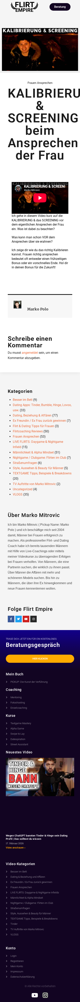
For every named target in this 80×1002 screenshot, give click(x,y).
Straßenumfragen (25, 463)
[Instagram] (33, 619)
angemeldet (30, 353)
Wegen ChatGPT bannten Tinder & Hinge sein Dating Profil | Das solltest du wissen (37, 837)
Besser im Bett (22, 400)
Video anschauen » (15, 847)
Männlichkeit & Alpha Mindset (33, 452)
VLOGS (18, 494)
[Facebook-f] (11, 619)
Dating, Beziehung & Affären (32, 415)
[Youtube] (26, 619)
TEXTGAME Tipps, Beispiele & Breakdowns (42, 473)
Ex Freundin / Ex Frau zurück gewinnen (39, 420)
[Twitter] (18, 619)
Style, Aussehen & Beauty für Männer (38, 468)
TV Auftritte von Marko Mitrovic (34, 484)
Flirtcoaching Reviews (28, 431)
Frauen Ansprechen (40, 83)
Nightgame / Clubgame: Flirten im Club (39, 457)
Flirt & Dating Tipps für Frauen (33, 426)
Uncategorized (22, 489)
